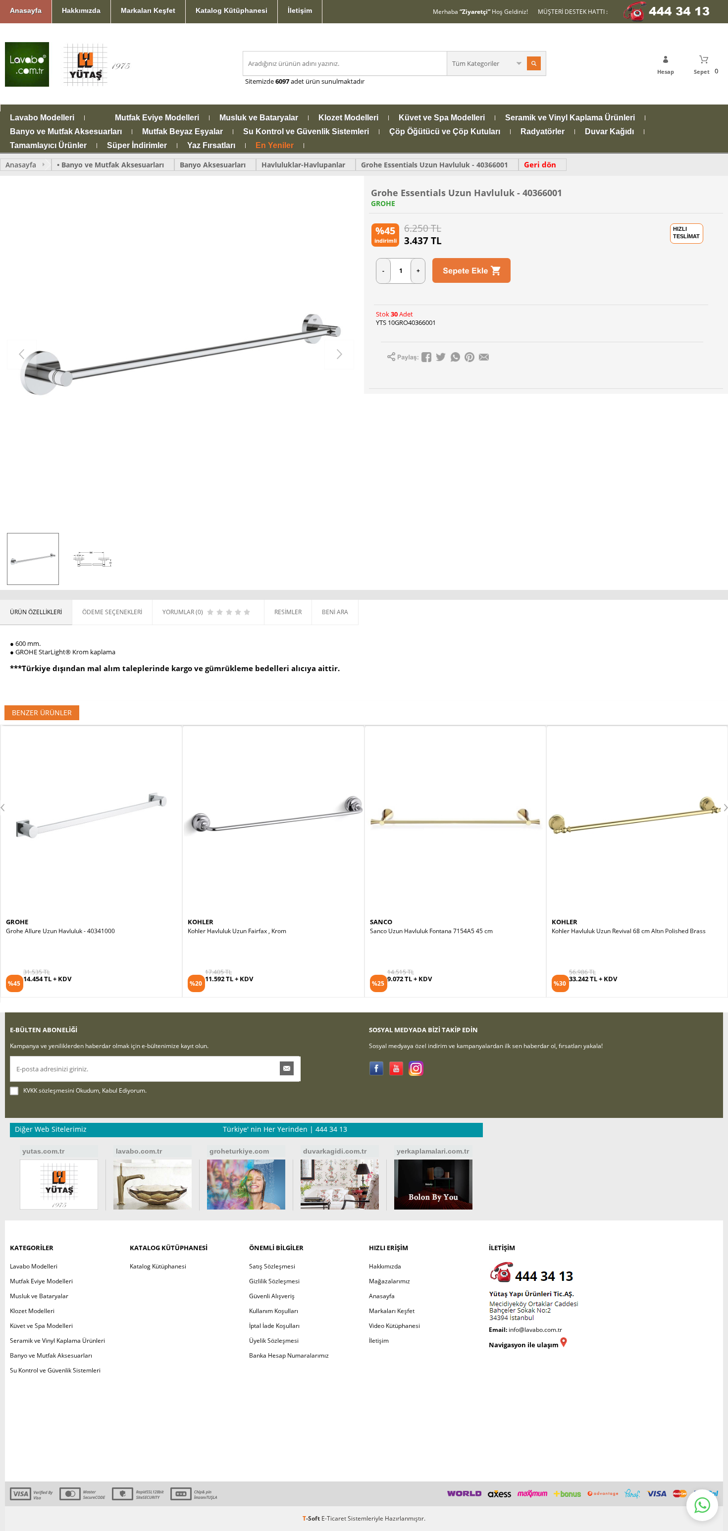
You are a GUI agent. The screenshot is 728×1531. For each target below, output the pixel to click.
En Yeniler (275, 145)
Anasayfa (26, 10)
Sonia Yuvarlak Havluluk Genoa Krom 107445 (614, 931)
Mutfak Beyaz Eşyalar (182, 131)
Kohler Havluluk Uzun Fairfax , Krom (55, 931)
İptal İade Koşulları (274, 1325)
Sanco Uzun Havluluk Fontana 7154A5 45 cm (249, 931)
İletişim (300, 10)
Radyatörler (542, 131)
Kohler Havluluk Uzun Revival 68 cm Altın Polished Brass (447, 931)
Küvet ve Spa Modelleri (442, 117)
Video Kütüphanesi (394, 1325)
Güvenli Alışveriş (272, 1296)
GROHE (383, 203)
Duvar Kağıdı (609, 131)
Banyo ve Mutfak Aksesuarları (66, 131)
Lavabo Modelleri (42, 117)
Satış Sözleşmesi (272, 1266)
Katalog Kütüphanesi (231, 10)
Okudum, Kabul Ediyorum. (85, 1090)
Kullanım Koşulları (273, 1311)
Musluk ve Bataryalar (258, 117)
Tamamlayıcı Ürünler (48, 145)
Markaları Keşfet (148, 10)
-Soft (312, 1518)
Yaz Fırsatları (211, 145)
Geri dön (540, 164)
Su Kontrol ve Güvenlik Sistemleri (306, 131)
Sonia (561, 921)
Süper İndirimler (137, 145)
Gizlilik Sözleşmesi (274, 1281)
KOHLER (19, 921)
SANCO (199, 921)
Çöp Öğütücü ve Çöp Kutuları (444, 131)
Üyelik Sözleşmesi (274, 1340)
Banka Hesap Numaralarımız (289, 1355)
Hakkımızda (81, 10)
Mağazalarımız (389, 1281)
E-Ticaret (333, 1518)
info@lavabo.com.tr (535, 1329)
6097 (282, 81)
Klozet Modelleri (348, 117)
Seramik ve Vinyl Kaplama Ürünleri (570, 117)
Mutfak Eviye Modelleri (157, 117)
